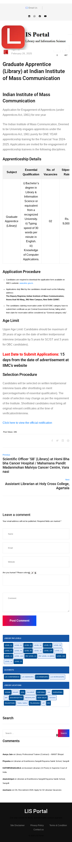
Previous (6, 455)
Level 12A (19, 656)
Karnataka (57, 692)
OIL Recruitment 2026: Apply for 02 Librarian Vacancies (38, 790)
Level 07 (8, 651)
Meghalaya (30, 698)
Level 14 (8, 661)
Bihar (15, 692)
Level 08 (18, 651)
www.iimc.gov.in (26, 283)
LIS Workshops (57, 677)
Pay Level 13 (31, 656)
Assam (7, 692)
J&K (48, 692)
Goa (22, 692)
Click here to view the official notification (27, 422)
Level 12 (8, 656)
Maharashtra (16, 698)
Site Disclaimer (17, 825)
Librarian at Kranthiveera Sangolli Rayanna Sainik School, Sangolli (41, 761)
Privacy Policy (37, 825)
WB (48, 703)
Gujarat (30, 692)
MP (6, 698)
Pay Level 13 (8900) (46, 656)
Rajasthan (10, 703)
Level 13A (61, 656)
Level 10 (37, 651)
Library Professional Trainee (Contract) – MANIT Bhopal (39, 754)
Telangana (35, 703)
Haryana (41, 692)
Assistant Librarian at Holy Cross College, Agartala (37, 486)
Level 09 (28, 651)
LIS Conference (12, 677)
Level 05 (47, 645)
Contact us (39, 829)
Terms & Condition (58, 825)
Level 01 (8, 645)
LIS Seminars (28, 677)
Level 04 (37, 645)
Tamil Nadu (22, 703)
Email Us (32, 8)
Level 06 (57, 645)
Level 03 (28, 645)
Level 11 (58, 651)
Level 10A (48, 651)
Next (67, 480)
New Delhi (42, 698)
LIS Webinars (42, 677)
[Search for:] (29, 733)
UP (43, 703)
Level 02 (18, 645)
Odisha (52, 698)
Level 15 (18, 661)
